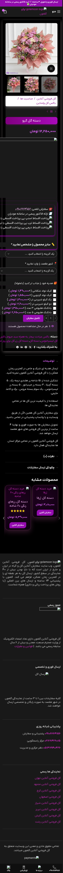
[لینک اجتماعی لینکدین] (22, 347)
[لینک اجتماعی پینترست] (26, 347)
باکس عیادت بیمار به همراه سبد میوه (28, 336)
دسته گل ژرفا (45, 498)
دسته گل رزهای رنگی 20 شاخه (18, 504)
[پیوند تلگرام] (17, 347)
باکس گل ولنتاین (46, 103)
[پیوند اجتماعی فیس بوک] (34, 347)
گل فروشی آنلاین (46, 98)
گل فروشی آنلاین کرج (48, 790)
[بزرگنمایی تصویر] (51, 68)
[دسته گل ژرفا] (45, 490)
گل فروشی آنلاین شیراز (47, 803)
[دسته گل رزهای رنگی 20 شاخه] (18, 492)
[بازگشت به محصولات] (51, 112)
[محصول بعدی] (47, 112)
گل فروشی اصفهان (49, 797)
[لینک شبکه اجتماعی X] (30, 347)
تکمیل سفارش (33, 318)
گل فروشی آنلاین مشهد (47, 784)
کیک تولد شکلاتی (30, 291)
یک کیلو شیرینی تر (29, 299)
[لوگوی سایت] (31, 11)
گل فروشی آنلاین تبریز (47, 809)
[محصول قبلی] (55, 112)
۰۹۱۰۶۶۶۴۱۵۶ (23, 209)
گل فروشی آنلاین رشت (47, 821)
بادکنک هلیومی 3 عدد (27, 308)
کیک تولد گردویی (30, 295)
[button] (54, 49)
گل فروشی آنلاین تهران (47, 778)
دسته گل (35, 341)
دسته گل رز (22, 341)
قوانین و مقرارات (23, 646)
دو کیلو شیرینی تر (30, 304)
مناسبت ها (26, 98)
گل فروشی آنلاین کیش (47, 815)
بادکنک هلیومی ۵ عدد (27, 312)
